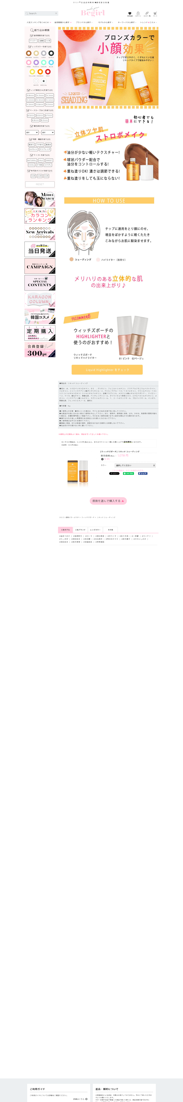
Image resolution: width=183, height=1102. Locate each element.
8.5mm (31, 116)
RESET (40, 184)
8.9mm (44, 120)
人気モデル (65, 530)
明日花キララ (112, 539)
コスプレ (47, 165)
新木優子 (126, 539)
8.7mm (49, 116)
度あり (31, 145)
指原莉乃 (78, 536)
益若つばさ (65, 536)
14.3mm (40, 100)
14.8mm (40, 104)
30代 (46, 176)
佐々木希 (124, 536)
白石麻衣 (98, 539)
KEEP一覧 (147, 16)
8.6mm (40, 116)
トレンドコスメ (147, 22)
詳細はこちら (79, 1099)
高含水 (48, 145)
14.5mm (30, 104)
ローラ (89, 536)
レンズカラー (95, 530)
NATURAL (31, 160)
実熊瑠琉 (100, 542)
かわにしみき (140, 539)
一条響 (136, 536)
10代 (33, 176)
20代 (40, 176)
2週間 (41, 41)
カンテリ (147, 536)
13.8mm (30, 95)
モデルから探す (104, 22)
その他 (110, 530)
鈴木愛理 (76, 542)
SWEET (49, 160)
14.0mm (40, 95)
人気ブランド (80, 530)
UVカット (33, 149)
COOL (31, 165)
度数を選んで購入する (108, 501)
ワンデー (33, 41)
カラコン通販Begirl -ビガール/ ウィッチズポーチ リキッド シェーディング (93, 11)
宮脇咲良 (88, 542)
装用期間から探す (62, 22)
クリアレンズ (45, 149)
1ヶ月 (48, 41)
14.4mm (49, 100)
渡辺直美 (100, 536)
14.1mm (49, 95)
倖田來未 (76, 539)
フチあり (39, 145)
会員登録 (130, 16)
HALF (41, 160)
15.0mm (49, 104)
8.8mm (35, 120)
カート (155, 16)
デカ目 (39, 165)
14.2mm (30, 100)
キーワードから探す (126, 22)
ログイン (138, 16)
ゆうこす (112, 536)
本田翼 (87, 539)
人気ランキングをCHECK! (38, 22)
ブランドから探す (83, 22)
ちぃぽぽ (64, 539)
